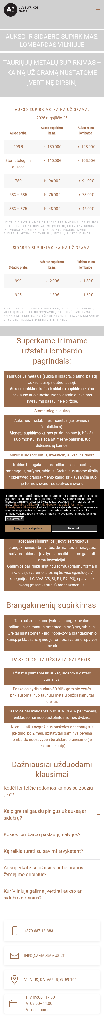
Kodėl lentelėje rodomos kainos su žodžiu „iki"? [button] (48, 791)
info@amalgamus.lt (44, 955)
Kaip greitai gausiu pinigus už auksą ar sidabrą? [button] (45, 814)
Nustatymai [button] (15, 518)
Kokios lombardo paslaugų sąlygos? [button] (42, 834)
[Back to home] (21, 9)
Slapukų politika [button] (85, 513)
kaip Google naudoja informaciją (61, 504)
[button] (98, 9)
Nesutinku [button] (74, 528)
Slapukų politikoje (25, 504)
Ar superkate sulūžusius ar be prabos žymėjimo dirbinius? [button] (43, 871)
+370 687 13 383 (38, 931)
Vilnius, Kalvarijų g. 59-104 (50, 979)
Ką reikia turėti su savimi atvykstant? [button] (43, 851)
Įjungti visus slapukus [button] (28, 528)
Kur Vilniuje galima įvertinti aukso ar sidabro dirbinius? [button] (43, 894)
